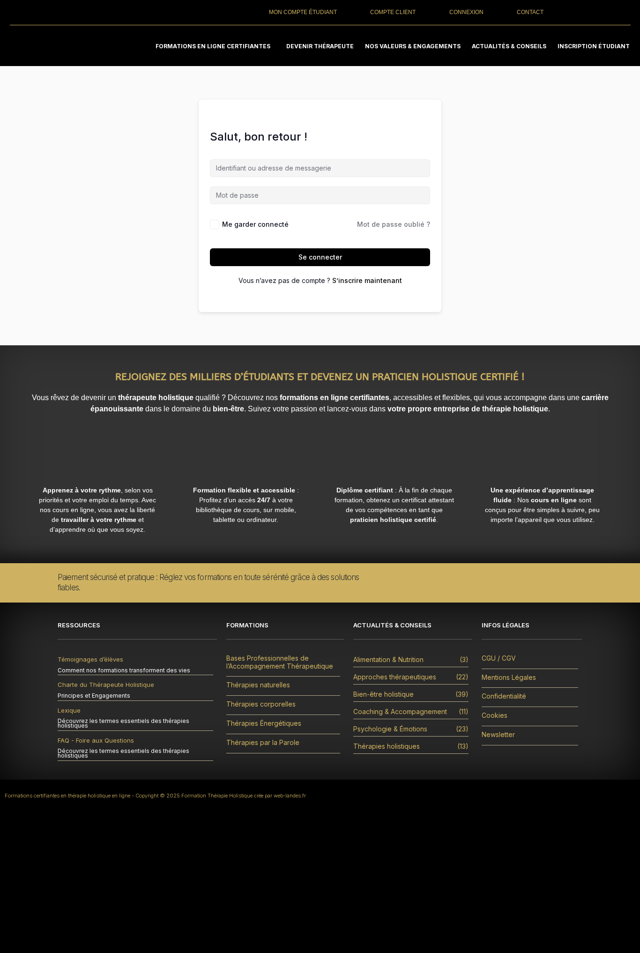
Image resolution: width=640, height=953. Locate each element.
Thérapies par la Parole (262, 742)
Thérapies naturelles (258, 685)
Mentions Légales (509, 677)
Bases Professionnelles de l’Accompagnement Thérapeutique (279, 662)
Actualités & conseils (509, 46)
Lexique (69, 710)
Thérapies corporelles (261, 704)
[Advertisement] (320, 882)
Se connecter (320, 257)
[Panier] (596, 12)
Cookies (494, 715)
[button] (215, 46)
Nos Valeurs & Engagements (413, 46)
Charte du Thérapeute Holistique (106, 684)
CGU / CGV (499, 658)
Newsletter (498, 734)
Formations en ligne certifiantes (213, 46)
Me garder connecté (255, 224)
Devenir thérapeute (320, 46)
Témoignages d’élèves (90, 659)
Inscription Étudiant (594, 46)
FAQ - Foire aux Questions (96, 740)
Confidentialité (504, 696)
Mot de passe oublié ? (393, 224)
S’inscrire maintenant (367, 280)
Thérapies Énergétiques (263, 723)
